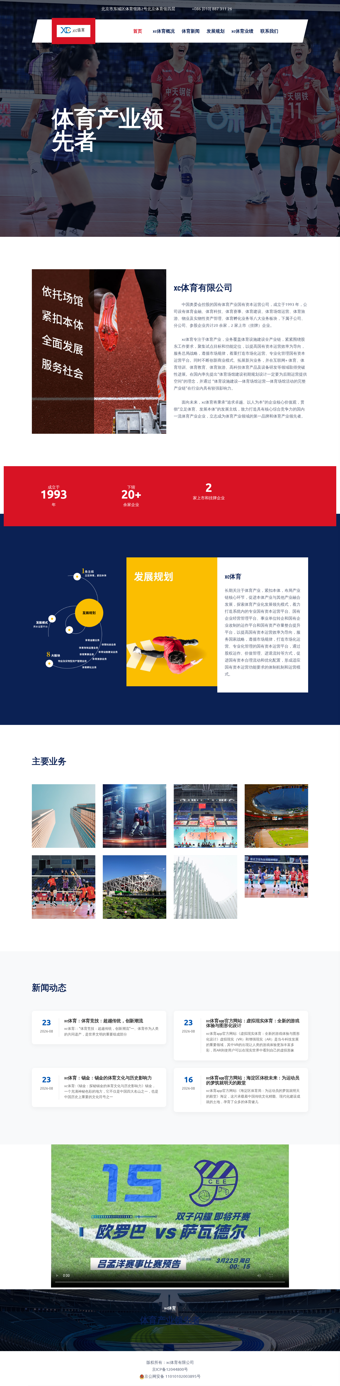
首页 (138, 31)
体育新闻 (191, 31)
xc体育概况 (164, 31)
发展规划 (216, 31)
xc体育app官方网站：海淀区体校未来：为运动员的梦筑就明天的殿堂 (252, 1080)
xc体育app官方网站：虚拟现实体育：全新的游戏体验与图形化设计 (252, 1023)
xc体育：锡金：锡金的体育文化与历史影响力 (108, 1077)
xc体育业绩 (242, 31)
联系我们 (269, 31)
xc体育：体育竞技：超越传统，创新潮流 (103, 1020)
